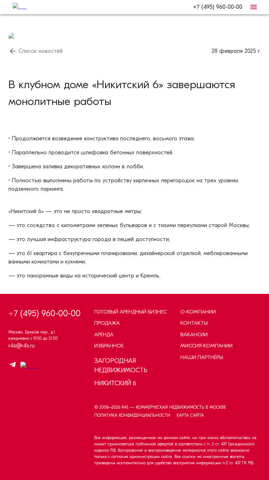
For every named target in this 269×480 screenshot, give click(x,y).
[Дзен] (27, 366)
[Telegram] (12, 365)
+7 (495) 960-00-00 (217, 7)
